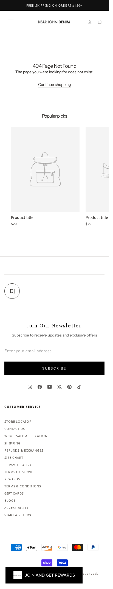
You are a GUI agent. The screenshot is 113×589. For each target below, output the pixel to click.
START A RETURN (17, 515)
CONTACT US (14, 429)
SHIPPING (12, 443)
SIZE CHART (13, 457)
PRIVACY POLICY (18, 465)
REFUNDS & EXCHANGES (23, 450)
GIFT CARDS (14, 493)
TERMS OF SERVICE (19, 472)
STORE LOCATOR (17, 421)
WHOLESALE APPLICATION (25, 436)
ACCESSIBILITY (16, 508)
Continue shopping (54, 84)
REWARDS (12, 479)
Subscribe (54, 368)
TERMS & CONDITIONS (22, 486)
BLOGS (9, 500)
